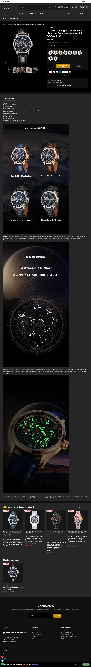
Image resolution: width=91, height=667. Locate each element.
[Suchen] (50, 7)
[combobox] (35, 7)
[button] (83, 7)
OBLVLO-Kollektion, (59, 85)
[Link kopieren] (64, 75)
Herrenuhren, (76, 84)
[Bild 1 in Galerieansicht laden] (9, 70)
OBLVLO (50, 28)
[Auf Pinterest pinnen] (57, 75)
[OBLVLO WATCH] (6, 629)
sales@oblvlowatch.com (10, 641)
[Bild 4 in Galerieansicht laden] (29, 70)
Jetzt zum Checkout (78, 66)
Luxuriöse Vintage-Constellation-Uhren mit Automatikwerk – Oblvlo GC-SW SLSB (13, 587)
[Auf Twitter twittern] (54, 75)
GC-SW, (71, 84)
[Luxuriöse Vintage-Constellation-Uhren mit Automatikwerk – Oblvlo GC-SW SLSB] (13, 580)
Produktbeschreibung (9, 98)
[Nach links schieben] (4, 69)
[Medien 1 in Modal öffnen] (22, 46)
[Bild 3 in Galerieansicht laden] (22, 70)
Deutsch (83, 1)
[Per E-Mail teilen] (60, 76)
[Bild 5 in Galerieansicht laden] (35, 70)
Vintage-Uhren (67, 85)
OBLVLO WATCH (78, 664)
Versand (48, 45)
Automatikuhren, (58, 84)
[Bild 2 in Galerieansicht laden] (16, 70)
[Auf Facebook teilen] (51, 75)
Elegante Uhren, (65, 84)
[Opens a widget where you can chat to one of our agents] (86, 664)
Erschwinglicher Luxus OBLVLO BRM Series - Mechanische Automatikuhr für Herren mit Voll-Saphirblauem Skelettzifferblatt (34, 539)
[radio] (50, 52)
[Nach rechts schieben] (40, 69)
